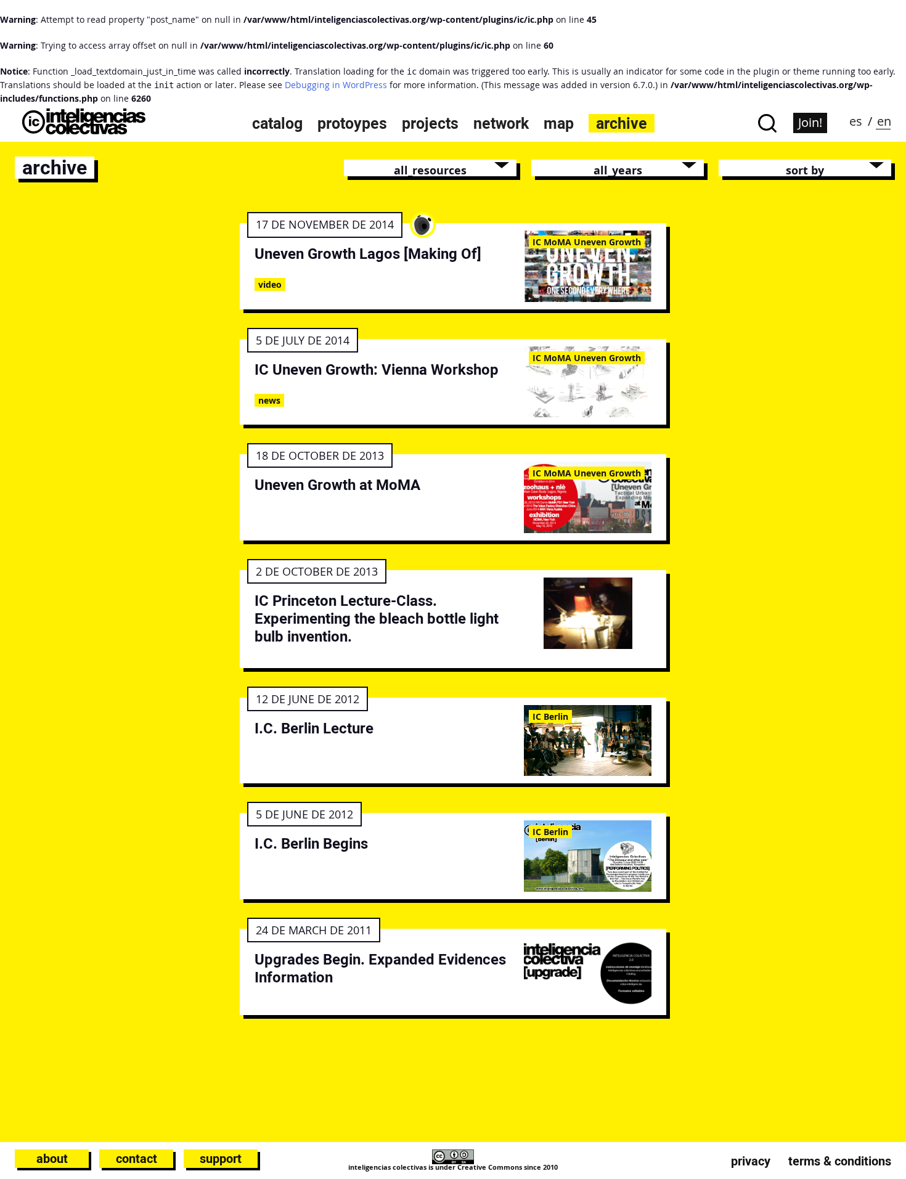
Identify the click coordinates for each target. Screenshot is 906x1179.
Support (221, 1158)
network (501, 123)
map (559, 123)
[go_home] (83, 131)
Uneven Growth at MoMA (337, 485)
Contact (136, 1158)
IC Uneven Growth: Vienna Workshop (377, 369)
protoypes (352, 123)
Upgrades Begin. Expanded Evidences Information (380, 968)
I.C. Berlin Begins (311, 843)
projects (430, 123)
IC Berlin (550, 716)
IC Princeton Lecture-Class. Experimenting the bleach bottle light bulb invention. (377, 618)
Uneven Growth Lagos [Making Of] (368, 254)
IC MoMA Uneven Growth (587, 242)
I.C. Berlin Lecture (314, 728)
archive (621, 123)
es (855, 121)
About (52, 1158)
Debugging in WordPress (336, 85)
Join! (810, 122)
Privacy (750, 1161)
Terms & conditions (839, 1161)
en (884, 121)
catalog (277, 123)
